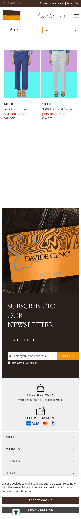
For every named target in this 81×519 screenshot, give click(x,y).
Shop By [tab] (14, 30)
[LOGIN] (59, 15)
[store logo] (11, 15)
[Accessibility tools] (16, 512)
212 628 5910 (9, 3)
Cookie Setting (40, 510)
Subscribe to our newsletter (52, 3)
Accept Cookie (40, 500)
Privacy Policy (30, 362)
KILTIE (9, 104)
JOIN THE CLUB (21, 339)
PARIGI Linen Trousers (17, 109)
